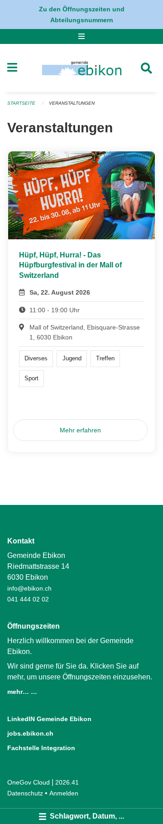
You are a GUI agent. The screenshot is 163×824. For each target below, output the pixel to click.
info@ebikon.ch (29, 588)
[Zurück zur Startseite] (81, 67)
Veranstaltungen (72, 103)
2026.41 (67, 782)
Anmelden (63, 793)
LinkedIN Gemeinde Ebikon (49, 718)
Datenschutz (25, 793)
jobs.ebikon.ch (30, 733)
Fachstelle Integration (41, 747)
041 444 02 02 (28, 599)
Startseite (21, 103)
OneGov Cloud (28, 782)
